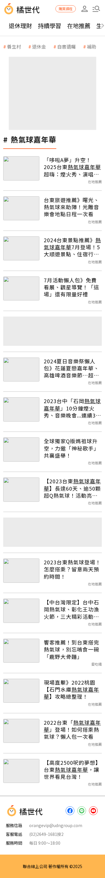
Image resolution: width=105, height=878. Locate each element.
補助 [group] (91, 46)
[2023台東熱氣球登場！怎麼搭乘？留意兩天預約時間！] (21, 571)
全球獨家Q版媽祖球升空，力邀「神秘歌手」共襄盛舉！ (71, 448)
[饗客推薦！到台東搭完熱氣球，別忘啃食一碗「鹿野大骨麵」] (21, 651)
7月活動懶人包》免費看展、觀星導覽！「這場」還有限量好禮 (71, 287)
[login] (84, 9)
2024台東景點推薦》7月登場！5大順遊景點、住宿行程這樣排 (72, 247)
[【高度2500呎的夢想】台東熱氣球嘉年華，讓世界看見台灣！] (21, 771)
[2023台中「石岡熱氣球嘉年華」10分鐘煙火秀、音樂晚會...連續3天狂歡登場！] (21, 409)
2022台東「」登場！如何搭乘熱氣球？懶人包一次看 (72, 729)
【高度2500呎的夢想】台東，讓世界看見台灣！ (72, 769)
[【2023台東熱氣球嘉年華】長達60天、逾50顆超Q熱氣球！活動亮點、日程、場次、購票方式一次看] (21, 489)
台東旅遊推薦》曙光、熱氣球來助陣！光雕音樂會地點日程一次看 (71, 207)
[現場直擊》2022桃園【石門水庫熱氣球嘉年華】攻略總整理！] (21, 691)
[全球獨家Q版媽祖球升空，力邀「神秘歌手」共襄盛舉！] (21, 449)
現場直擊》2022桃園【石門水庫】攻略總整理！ (71, 689)
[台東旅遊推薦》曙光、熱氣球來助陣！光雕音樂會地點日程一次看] (21, 208)
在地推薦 (78, 25)
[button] (96, 9)
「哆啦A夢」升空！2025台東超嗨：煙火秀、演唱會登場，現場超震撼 (72, 167)
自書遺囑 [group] (66, 46)
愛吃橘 (96, 663)
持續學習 (49, 25)
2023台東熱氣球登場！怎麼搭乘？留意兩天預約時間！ (72, 569)
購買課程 (66, 8)
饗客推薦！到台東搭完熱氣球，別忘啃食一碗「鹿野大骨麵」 (71, 649)
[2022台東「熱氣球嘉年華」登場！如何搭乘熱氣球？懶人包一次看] (21, 731)
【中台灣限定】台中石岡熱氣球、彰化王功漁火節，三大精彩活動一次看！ (71, 609)
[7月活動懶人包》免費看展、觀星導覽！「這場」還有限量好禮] (21, 288)
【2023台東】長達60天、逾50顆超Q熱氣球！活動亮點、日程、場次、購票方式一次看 (72, 488)
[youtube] (93, 811)
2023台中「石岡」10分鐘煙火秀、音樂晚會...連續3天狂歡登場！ (72, 408)
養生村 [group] (14, 46)
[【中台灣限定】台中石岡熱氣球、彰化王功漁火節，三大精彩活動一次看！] (21, 611)
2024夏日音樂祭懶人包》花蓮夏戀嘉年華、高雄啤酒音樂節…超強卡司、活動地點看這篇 (71, 368)
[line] (82, 811)
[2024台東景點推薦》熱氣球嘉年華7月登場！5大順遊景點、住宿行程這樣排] (21, 248)
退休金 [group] (39, 46)
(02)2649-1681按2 (46, 834)
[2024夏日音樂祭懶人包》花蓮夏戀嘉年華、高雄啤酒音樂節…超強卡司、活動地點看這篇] (21, 370)
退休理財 (20, 25)
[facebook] (70, 811)
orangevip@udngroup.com (55, 825)
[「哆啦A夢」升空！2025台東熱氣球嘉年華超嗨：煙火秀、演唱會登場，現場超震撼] (21, 168)
